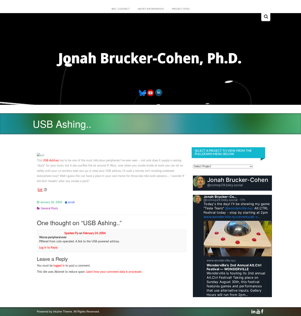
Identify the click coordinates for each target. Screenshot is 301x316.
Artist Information (151, 9)
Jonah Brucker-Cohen (237, 179)
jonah (71, 202)
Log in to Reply (48, 247)
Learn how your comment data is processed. (114, 271)
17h (242, 200)
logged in (59, 265)
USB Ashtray (51, 160)
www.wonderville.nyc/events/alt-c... (232, 217)
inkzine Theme (62, 311)
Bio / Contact (121, 9)
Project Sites (181, 9)
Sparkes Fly (71, 233)
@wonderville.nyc (239, 208)
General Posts (49, 208)
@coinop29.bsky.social (225, 185)
